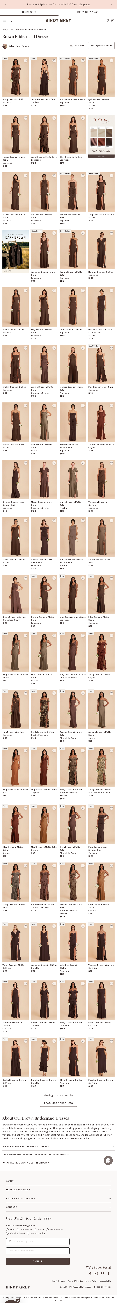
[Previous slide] (6, 4)
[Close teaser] (18, 1285)
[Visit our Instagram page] (96, 1273)
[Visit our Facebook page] (108, 1273)
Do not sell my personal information (75, 1287)
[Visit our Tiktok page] (90, 1273)
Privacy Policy (91, 1281)
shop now (85, 4)
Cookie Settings (58, 1281)
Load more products (58, 1103)
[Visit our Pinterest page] (102, 1273)
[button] (11, 1292)
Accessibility (105, 1281)
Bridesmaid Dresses (26, 29)
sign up (38, 1261)
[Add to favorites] (25, 60)
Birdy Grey (29, 12)
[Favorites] (107, 20)
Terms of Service (75, 1281)
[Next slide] (111, 4)
